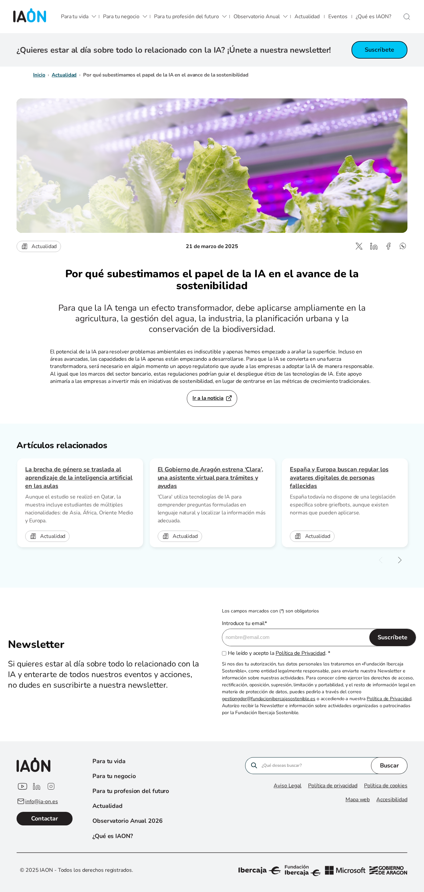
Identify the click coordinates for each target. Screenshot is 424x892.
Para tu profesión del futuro (186, 16)
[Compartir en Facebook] (388, 246)
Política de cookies (385, 785)
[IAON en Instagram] (51, 786)
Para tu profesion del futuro (130, 791)
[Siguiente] (399, 560)
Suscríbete (379, 50)
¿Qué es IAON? (373, 16)
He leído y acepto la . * (279, 653)
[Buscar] (407, 17)
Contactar (44, 818)
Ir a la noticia (208, 398)
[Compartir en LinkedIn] (373, 246)
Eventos (337, 16)
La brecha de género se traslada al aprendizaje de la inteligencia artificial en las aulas (78, 477)
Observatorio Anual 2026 (127, 821)
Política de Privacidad (300, 653)
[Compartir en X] (359, 246)
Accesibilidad (391, 799)
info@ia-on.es (41, 801)
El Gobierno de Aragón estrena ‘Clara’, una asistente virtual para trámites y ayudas (210, 477)
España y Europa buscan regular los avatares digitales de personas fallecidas (339, 477)
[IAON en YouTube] (22, 786)
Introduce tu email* (244, 623)
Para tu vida (74, 16)
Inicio (39, 75)
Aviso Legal (287, 785)
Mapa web (357, 799)
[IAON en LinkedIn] (36, 786)
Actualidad (307, 16)
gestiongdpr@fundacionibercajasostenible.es (268, 699)
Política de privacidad (332, 785)
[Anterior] (380, 560)
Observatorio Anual (257, 16)
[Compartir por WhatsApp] (402, 246)
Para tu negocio (121, 16)
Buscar (389, 765)
